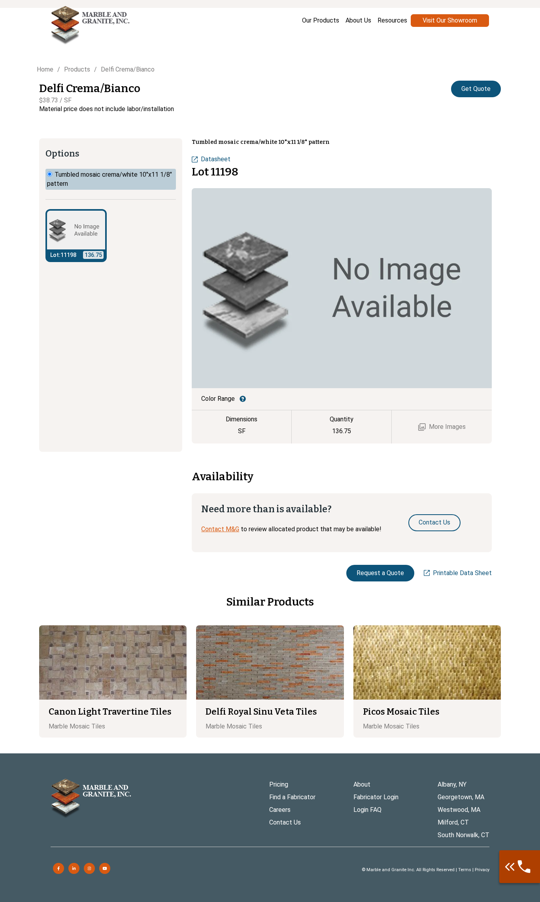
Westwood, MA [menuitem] (459, 809)
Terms (464, 869)
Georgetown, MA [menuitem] (461, 797)
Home (45, 69)
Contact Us (434, 522)
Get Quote (476, 88)
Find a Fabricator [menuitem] (292, 797)
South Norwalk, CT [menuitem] (463, 835)
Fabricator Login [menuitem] (375, 797)
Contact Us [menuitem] (285, 822)
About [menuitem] (361, 784)
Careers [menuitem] (280, 809)
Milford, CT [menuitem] (453, 822)
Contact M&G (220, 529)
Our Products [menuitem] (320, 20)
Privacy (482, 869)
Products (77, 69)
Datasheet (215, 159)
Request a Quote (380, 573)
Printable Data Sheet (462, 573)
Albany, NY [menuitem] (452, 784)
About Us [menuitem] (358, 20)
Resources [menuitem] (392, 20)
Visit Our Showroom (450, 20)
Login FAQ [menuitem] (367, 809)
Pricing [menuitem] (278, 784)
